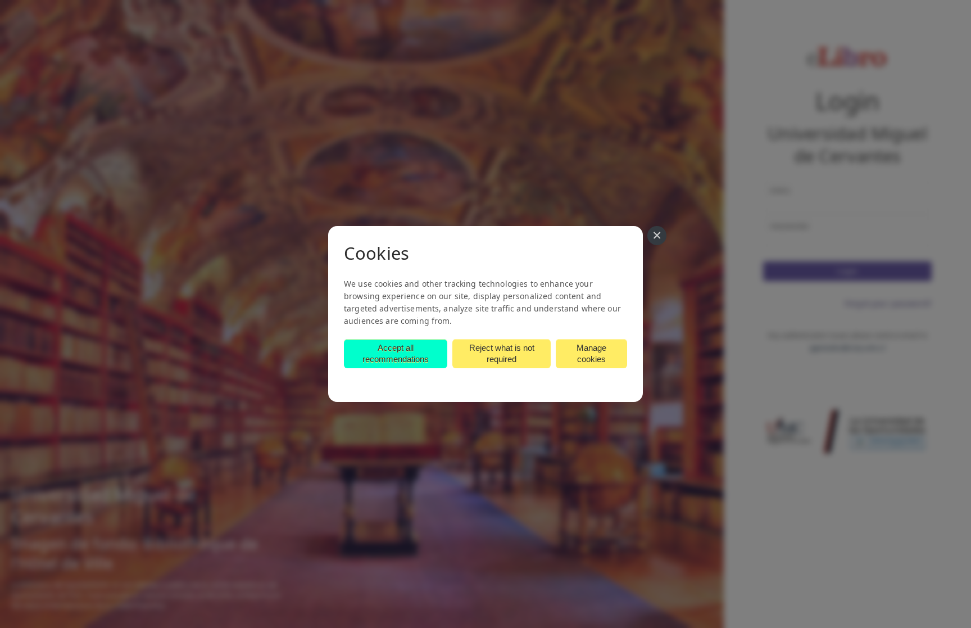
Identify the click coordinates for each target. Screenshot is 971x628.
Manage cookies (591, 353)
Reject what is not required (501, 353)
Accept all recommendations (395, 353)
